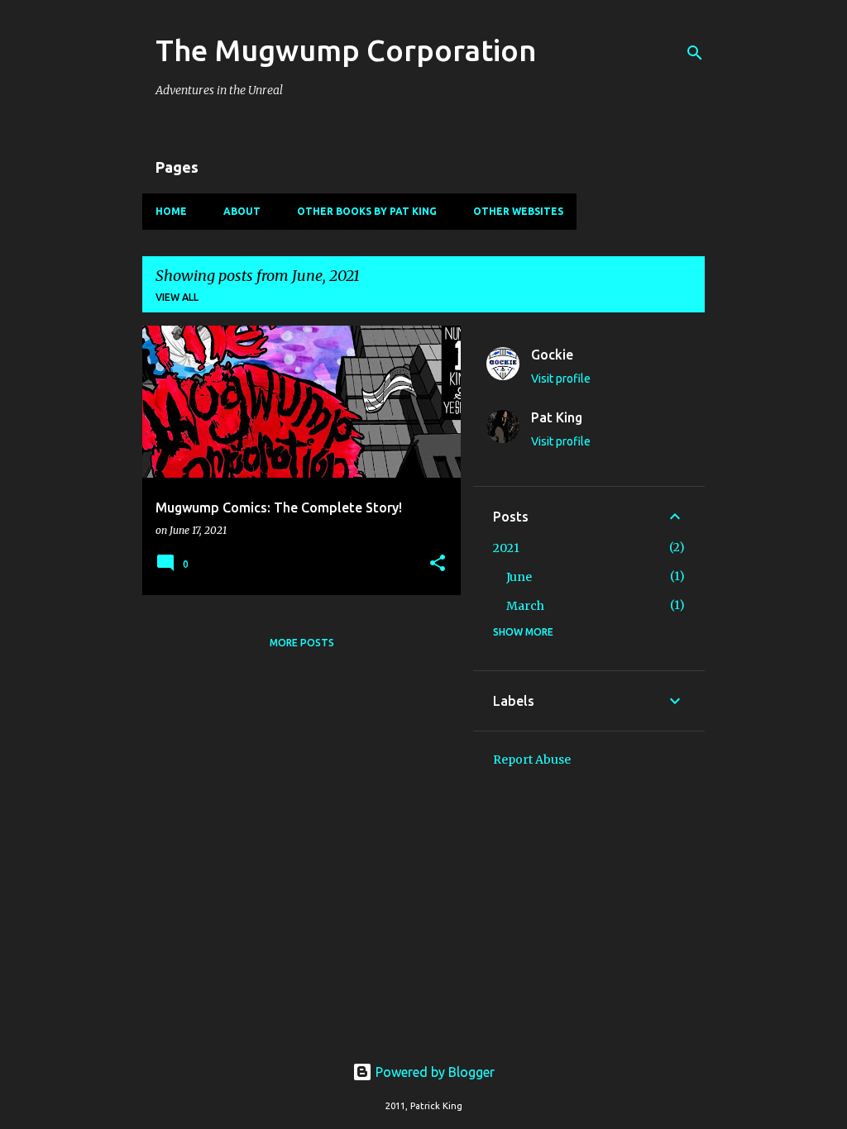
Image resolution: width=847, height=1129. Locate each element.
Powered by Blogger (433, 1072)
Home (171, 211)
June (519, 576)
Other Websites (518, 211)
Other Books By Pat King (367, 211)
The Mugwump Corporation (346, 50)
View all (177, 297)
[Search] (695, 53)
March (525, 605)
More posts (302, 642)
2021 (506, 548)
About (242, 211)
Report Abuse (532, 759)
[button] (437, 564)
